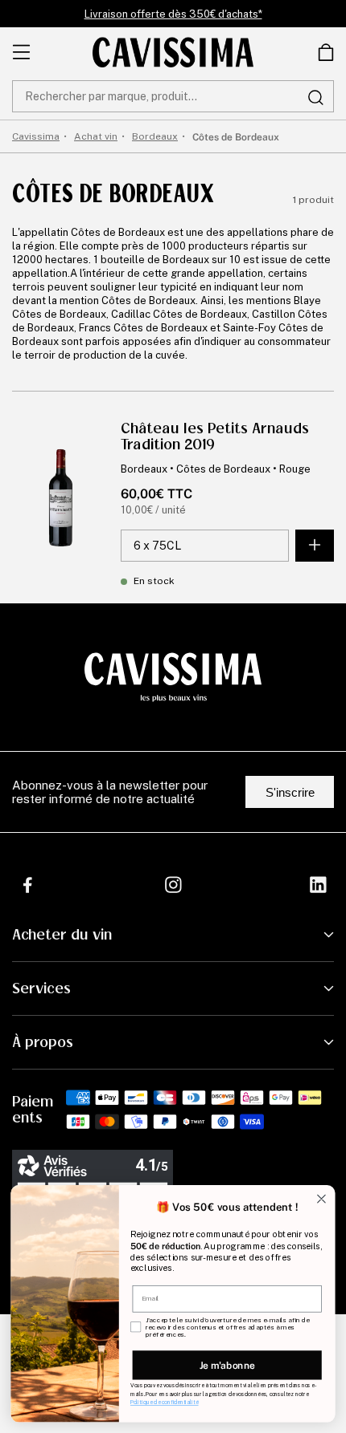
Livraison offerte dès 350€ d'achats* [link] (173, 14)
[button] (326, 52)
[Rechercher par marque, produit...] (315, 97)
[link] (326, 52)
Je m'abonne (227, 1364)
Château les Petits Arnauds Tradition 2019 (215, 436)
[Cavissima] (173, 52)
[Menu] (21, 52)
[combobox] (173, 96)
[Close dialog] (322, 1198)
